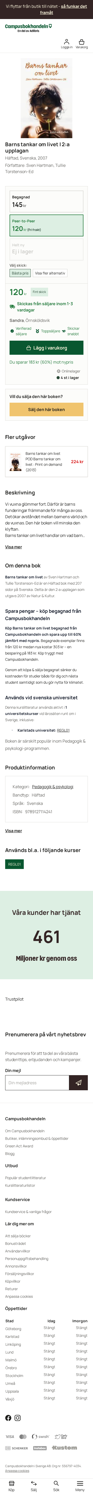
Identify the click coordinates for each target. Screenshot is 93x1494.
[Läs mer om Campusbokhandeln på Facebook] (8, 1417)
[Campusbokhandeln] (28, 27)
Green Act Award (19, 1145)
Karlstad (12, 1336)
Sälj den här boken (46, 409)
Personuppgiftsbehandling (26, 1258)
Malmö (11, 1359)
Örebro (11, 1367)
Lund (9, 1352)
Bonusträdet (15, 1243)
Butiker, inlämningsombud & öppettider (36, 1138)
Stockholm (14, 1375)
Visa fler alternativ (50, 273)
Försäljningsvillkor (19, 1273)
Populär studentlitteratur (25, 1177)
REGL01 (63, 730)
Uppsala (12, 1391)
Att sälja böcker (18, 1235)
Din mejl (46, 1078)
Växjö (9, 1399)
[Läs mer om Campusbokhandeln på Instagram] (17, 1417)
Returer (11, 1288)
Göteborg (13, 1328)
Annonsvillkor (16, 1266)
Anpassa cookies (19, 1296)
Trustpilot (14, 999)
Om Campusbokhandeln (24, 1130)
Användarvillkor (17, 1250)
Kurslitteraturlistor (20, 1185)
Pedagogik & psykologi (52, 786)
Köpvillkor (12, 1281)
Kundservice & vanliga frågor (28, 1211)
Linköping (13, 1344)
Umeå (10, 1383)
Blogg (9, 1153)
